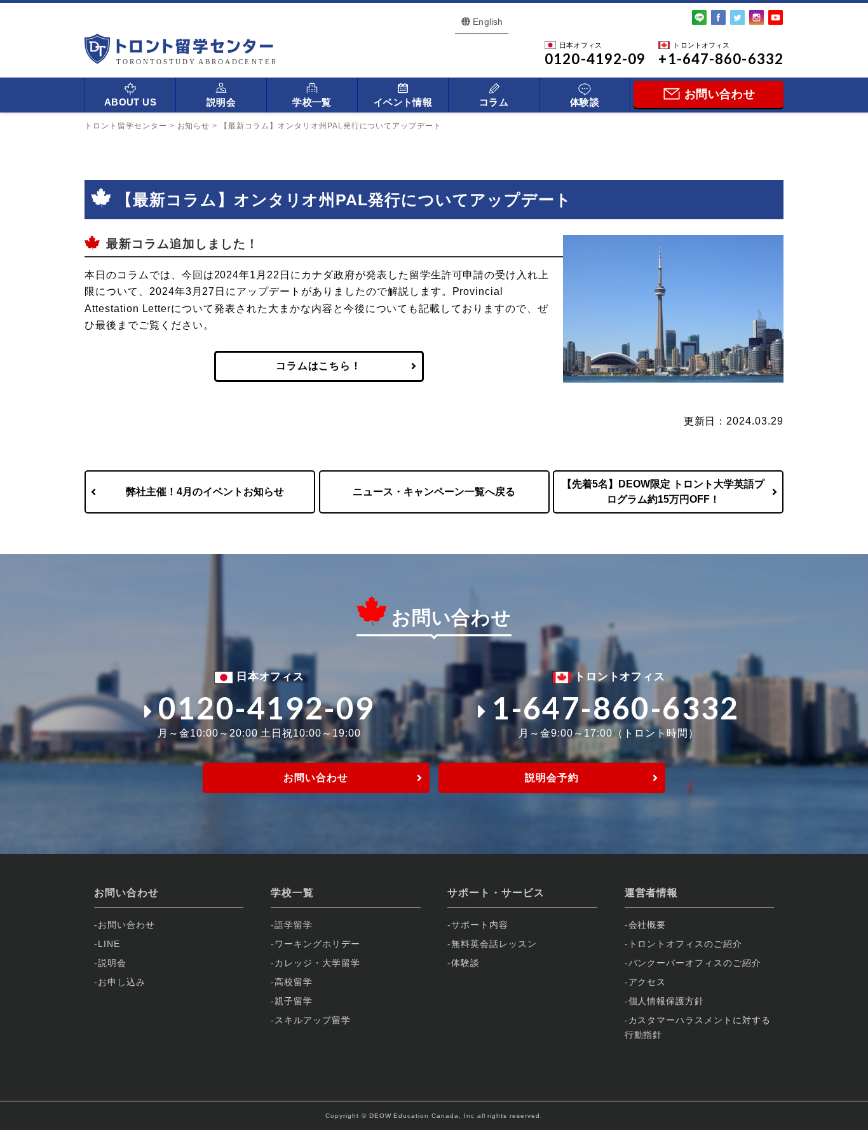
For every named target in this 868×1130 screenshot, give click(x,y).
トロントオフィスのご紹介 (685, 944)
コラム (493, 102)
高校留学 (294, 982)
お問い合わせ (315, 777)
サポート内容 (479, 925)
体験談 (584, 102)
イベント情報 (403, 102)
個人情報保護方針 (666, 1001)
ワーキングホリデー (317, 944)
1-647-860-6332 (616, 708)
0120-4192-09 (266, 708)
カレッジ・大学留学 (317, 963)
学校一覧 (312, 102)
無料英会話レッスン (494, 944)
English (488, 22)
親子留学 (294, 1001)
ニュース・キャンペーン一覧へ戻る (434, 491)
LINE (109, 944)
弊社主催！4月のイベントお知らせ (205, 491)
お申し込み (122, 982)
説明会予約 (552, 777)
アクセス (647, 982)
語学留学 (294, 925)
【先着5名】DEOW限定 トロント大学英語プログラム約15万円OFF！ (663, 492)
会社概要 (647, 925)
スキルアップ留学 (313, 1020)
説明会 (221, 102)
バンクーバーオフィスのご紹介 (694, 963)
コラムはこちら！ (319, 365)
